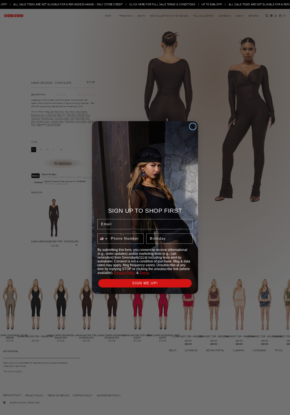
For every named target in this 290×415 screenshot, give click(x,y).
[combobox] (103, 239)
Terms (144, 273)
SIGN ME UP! (145, 283)
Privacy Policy (124, 273)
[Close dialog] (193, 126)
